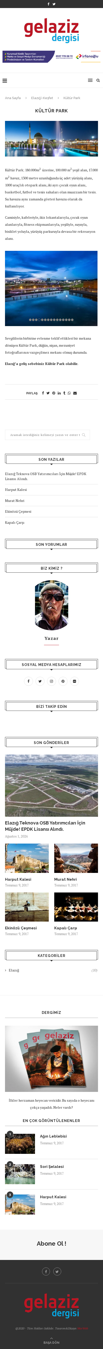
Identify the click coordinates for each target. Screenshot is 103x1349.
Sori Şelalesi (52, 1166)
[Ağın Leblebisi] (20, 1144)
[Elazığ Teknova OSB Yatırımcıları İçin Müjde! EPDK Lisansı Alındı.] (51, 786)
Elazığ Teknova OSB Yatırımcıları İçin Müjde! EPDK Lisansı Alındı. (45, 826)
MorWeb (82, 1328)
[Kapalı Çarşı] (76, 907)
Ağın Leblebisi (53, 1136)
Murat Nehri (14, 500)
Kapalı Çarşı (14, 522)
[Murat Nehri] (76, 858)
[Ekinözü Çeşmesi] (27, 907)
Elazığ (53, 970)
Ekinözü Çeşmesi (18, 511)
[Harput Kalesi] (27, 858)
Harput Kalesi (16, 489)
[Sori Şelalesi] (20, 1174)
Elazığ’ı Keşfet (42, 98)
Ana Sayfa (13, 98)
